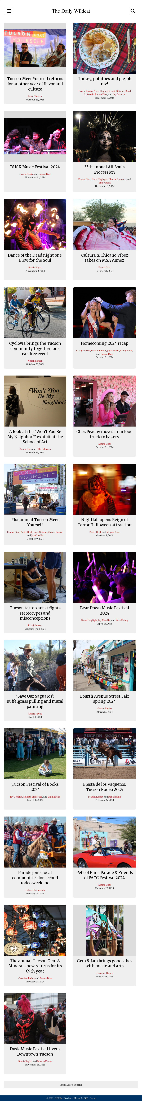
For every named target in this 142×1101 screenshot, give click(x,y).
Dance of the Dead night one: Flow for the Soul (35, 258)
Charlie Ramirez (117, 179)
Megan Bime (113, 532)
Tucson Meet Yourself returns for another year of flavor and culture (35, 83)
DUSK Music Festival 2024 (35, 167)
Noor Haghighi (102, 91)
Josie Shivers (35, 96)
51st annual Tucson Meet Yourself (35, 522)
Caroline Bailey (26, 978)
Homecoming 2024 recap (104, 343)
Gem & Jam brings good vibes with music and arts (104, 963)
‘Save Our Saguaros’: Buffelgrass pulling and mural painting (35, 701)
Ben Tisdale (114, 796)
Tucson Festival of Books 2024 (35, 787)
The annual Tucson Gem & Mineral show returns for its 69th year (35, 966)
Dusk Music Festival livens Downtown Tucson (35, 1052)
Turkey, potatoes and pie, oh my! (104, 81)
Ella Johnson (83, 350)
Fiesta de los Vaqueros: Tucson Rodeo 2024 (104, 787)
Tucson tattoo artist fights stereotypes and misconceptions (35, 613)
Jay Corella (119, 94)
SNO (86, 1098)
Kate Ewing (122, 620)
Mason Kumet (98, 350)
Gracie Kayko (85, 91)
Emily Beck (105, 182)
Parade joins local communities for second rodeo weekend (35, 877)
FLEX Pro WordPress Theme (68, 1098)
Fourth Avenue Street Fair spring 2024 (104, 699)
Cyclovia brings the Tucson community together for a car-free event (35, 348)
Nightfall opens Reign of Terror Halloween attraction (104, 522)
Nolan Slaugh (35, 360)
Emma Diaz (101, 94)
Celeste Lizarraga (32, 796)
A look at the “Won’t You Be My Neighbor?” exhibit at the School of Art (35, 436)
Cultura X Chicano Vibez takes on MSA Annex (104, 258)
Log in (93, 1098)
